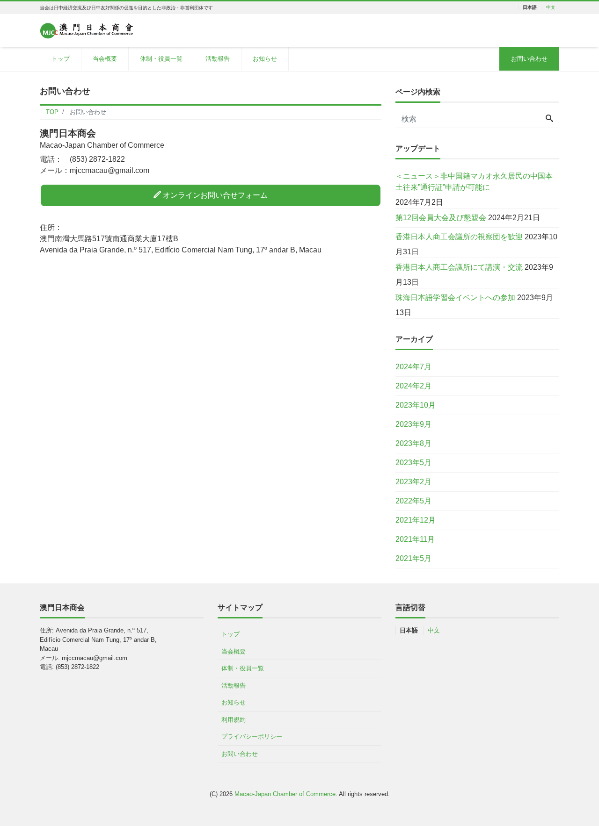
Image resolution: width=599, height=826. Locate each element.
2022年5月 (413, 501)
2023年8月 (413, 443)
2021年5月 (413, 558)
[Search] (549, 119)
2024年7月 (413, 367)
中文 (550, 7)
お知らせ (265, 58)
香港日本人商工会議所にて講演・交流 (459, 267)
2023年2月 (413, 482)
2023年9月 (413, 424)
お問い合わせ (529, 58)
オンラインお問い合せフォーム (214, 195)
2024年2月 (413, 386)
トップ (60, 58)
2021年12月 (415, 520)
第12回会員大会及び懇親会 (440, 218)
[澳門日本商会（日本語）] (86, 29)
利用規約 (233, 719)
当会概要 (105, 58)
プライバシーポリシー (251, 736)
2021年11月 (415, 539)
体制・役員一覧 (161, 58)
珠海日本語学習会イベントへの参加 (455, 298)
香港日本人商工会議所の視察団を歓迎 (459, 237)
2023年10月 (415, 405)
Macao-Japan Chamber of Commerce (285, 793)
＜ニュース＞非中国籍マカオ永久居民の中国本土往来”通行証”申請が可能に (474, 181)
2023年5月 (413, 463)
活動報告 (217, 58)
